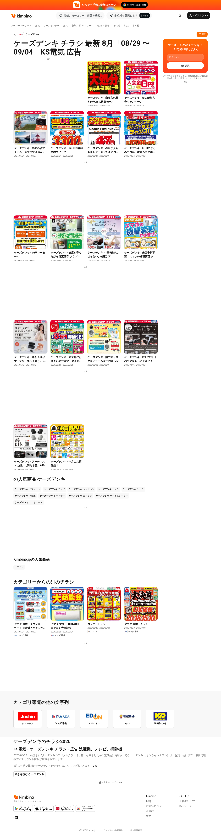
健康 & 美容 (103, 25)
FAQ (148, 801)
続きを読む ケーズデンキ (29, 774)
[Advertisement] (49, 83)
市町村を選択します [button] (126, 15)
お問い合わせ (154, 806)
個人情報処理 (136, 830)
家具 (65, 25)
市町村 (135, 25)
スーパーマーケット (21, 25)
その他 (116, 25)
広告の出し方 (187, 801)
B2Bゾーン (185, 806)
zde (95, 765)
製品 (126, 25)
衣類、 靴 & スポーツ (83, 25)
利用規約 (192, 75)
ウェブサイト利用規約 (113, 830)
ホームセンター (52, 25)
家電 (37, 25)
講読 (204, 34)
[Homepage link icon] (100, 782)
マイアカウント (200, 15)
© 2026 (87, 830)
